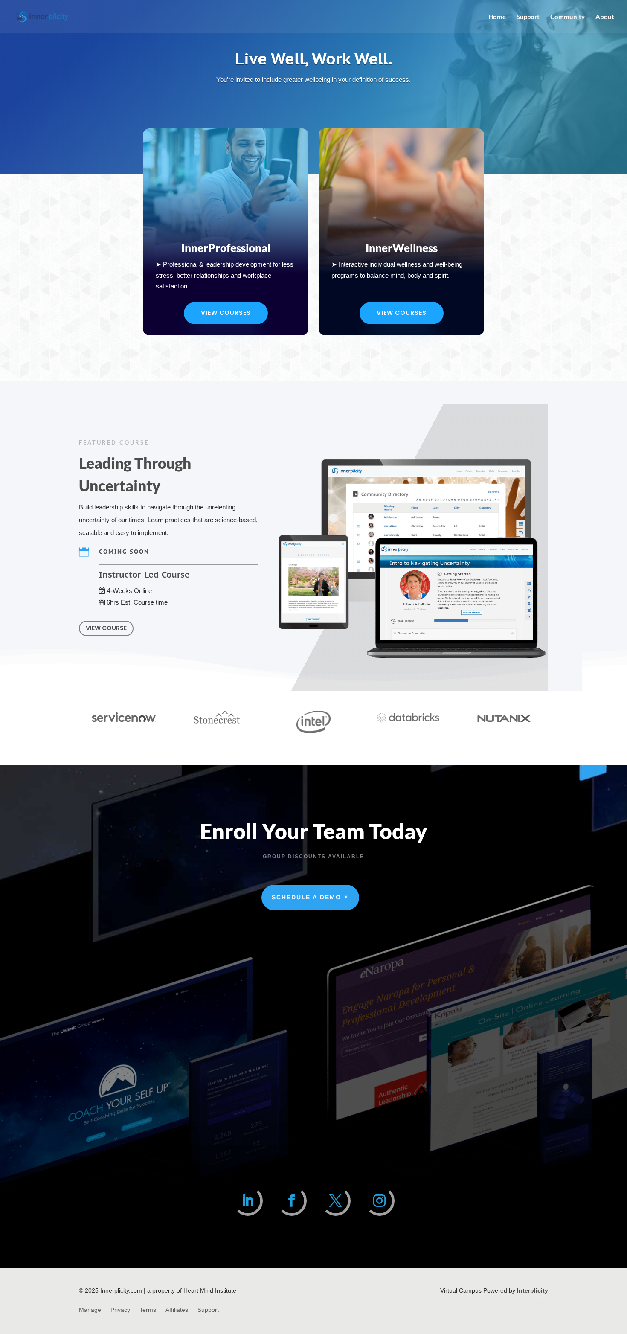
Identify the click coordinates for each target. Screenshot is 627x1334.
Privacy (120, 1310)
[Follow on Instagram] (380, 1201)
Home (497, 17)
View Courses (226, 312)
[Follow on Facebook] (292, 1201)
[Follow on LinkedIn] (248, 1201)
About (604, 17)
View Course (106, 628)
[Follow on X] (336, 1201)
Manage (90, 1310)
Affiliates (176, 1310)
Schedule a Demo (306, 897)
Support (528, 17)
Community (567, 17)
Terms (147, 1310)
